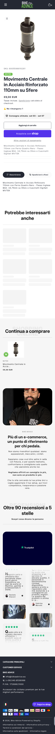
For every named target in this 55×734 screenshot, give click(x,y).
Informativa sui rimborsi (14, 725)
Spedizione (24, 100)
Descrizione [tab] (15, 175)
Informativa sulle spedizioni (15, 731)
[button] (49, 4)
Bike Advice (16, 721)
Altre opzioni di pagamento (27, 140)
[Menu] (5, 4)
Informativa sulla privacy (38, 725)
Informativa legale (38, 731)
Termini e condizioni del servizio (17, 728)
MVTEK (8, 74)
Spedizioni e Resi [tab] (40, 175)
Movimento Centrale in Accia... (14, 365)
